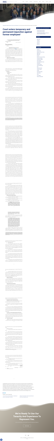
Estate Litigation (39, 60)
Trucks (38, 74)
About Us (27, 1)
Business (38, 55)
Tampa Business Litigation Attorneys (7, 25)
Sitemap (27, 438)
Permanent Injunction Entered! (41, 30)
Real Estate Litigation (39, 71)
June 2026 (38, 41)
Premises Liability (39, 69)
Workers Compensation (40, 76)
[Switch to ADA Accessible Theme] (1, 440)
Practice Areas (36, 1)
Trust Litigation (39, 75)
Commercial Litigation (40, 58)
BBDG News (38, 54)
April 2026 (38, 44)
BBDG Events (38, 53)
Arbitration (38, 49)
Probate (38, 70)
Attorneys (31, 1)
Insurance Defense (39, 64)
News (40, 1)
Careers (43, 1)
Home (23, 1)
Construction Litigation (40, 59)
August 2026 (38, 39)
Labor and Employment (16, 25)
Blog (12, 25)
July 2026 (38, 40)
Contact (47, 1)
